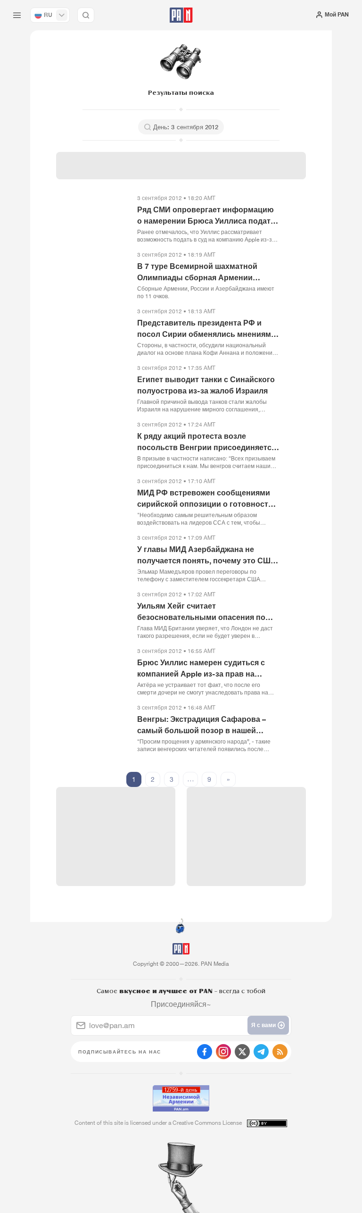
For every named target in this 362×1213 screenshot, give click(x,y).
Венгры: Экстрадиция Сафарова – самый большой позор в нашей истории (201, 725)
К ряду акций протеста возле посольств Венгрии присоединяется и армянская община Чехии (206, 442)
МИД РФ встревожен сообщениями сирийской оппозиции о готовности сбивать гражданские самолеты (205, 499)
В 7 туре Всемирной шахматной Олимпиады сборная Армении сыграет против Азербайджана (197, 272)
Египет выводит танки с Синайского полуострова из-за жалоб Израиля (206, 385)
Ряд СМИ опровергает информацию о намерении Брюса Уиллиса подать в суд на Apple (206, 215)
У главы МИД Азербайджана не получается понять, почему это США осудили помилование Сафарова (206, 555)
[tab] (230, 170)
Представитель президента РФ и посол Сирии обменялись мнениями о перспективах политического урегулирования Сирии (206, 329)
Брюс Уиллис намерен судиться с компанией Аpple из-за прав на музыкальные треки (201, 668)
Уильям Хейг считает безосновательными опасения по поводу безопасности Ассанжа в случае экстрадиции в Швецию (201, 612)
